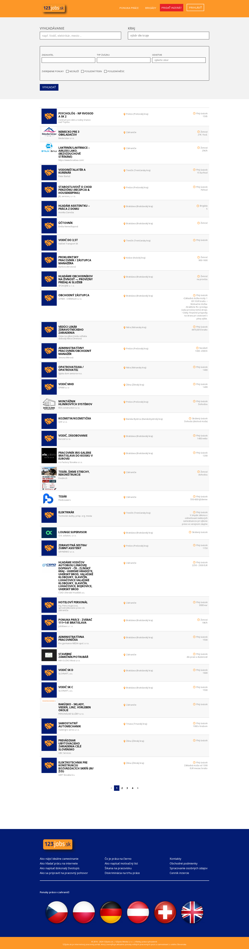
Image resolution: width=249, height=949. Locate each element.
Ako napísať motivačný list (121, 863)
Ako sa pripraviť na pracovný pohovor (64, 873)
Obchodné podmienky (184, 863)
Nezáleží (74, 71)
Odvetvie (157, 54)
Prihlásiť (195, 7)
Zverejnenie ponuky (53, 71)
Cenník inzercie (179, 873)
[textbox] (169, 35)
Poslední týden (93, 71)
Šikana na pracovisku (118, 868)
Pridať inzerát (171, 7)
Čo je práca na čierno (118, 859)
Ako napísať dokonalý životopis (59, 868)
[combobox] (168, 35)
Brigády (150, 8)
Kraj (131, 28)
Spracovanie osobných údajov (189, 868)
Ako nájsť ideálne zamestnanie (59, 859)
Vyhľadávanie (52, 28)
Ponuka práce (129, 8)
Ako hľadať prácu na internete (59, 863)
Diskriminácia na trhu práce (122, 873)
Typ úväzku (103, 54)
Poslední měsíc (116, 71)
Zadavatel (47, 54)
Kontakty (175, 859)
